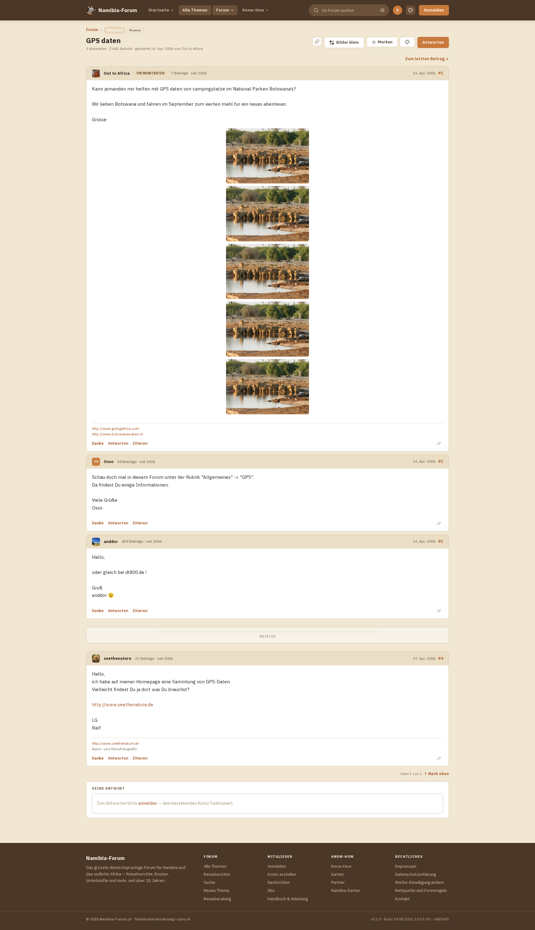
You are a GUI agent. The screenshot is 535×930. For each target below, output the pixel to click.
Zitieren (140, 443)
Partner (338, 882)
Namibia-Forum (117, 10)
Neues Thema (216, 890)
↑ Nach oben (436, 773)
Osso (109, 461)
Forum (222, 10)
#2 (440, 461)
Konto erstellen (282, 874)
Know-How (253, 10)
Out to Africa (117, 73)
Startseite (158, 10)
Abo (271, 890)
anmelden (147, 803)
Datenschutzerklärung (415, 874)
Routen (135, 30)
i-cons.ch (182, 919)
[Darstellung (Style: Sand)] (410, 10)
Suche (209, 882)
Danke (98, 443)
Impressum (405, 866)
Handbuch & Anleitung (288, 898)
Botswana (114, 30)
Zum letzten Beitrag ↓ (427, 58)
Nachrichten (279, 882)
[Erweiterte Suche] (382, 10)
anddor (111, 541)
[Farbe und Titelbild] (407, 42)
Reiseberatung (217, 898)
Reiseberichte (217, 874)
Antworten (433, 42)
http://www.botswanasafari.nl (117, 434)
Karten (337, 874)
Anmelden (434, 10)
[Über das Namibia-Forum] (91, 10)
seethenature (117, 658)
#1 (440, 72)
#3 (440, 541)
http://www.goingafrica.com (115, 428)
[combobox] (348, 10)
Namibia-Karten (345, 890)
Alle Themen (194, 10)
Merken (382, 42)
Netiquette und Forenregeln (421, 890)
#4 (440, 658)
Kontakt (402, 898)
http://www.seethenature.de (122, 704)
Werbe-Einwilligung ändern (419, 882)
